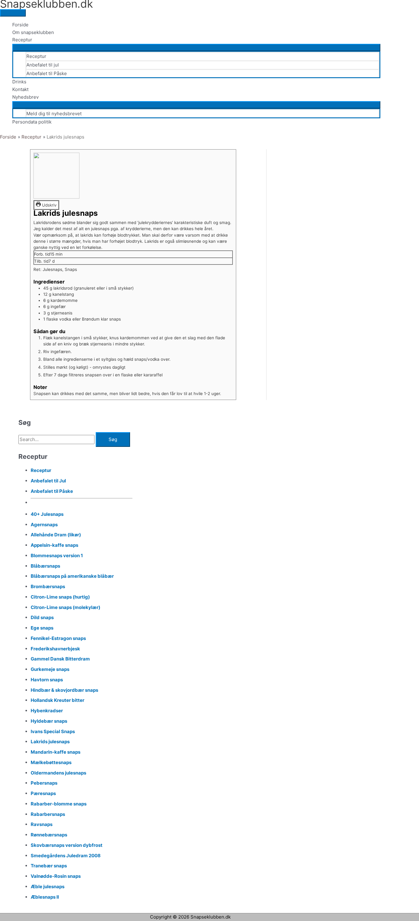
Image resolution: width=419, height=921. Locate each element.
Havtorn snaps (47, 680)
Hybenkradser (47, 711)
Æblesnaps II (45, 897)
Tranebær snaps (49, 866)
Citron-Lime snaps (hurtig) (60, 597)
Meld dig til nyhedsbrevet (54, 113)
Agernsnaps (44, 524)
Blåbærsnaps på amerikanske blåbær (72, 576)
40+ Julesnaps (47, 514)
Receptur (22, 40)
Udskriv (49, 205)
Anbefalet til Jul (48, 481)
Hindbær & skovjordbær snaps (64, 690)
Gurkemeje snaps (50, 669)
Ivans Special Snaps (53, 731)
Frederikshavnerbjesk (55, 649)
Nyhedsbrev (25, 97)
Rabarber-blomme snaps (58, 804)
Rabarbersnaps (48, 814)
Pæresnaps (43, 793)
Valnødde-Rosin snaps (56, 876)
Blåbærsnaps (45, 566)
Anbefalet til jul (42, 65)
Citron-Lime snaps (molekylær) (65, 607)
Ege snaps (42, 628)
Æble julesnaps (47, 886)
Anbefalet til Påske (46, 73)
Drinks (19, 82)
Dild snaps (42, 617)
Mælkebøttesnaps (51, 762)
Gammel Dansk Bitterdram (60, 659)
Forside (20, 25)
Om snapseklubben (33, 32)
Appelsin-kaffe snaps (54, 545)
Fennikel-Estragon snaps (58, 638)
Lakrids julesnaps (50, 741)
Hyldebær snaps (49, 721)
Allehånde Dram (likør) (56, 535)
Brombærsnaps (48, 586)
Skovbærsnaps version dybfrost (66, 845)
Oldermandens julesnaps (58, 773)
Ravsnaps (41, 824)
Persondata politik (32, 122)
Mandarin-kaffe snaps (55, 752)
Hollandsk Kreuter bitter (57, 700)
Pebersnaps (44, 783)
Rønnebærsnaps (49, 835)
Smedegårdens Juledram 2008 (66, 855)
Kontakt (20, 89)
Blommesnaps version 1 (57, 555)
